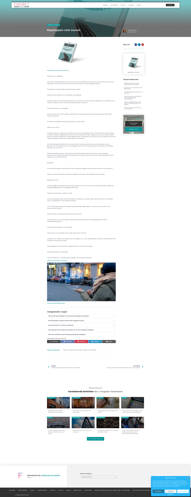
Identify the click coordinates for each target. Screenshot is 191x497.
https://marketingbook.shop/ (56, 303)
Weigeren (170, 491)
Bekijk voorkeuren (183, 491)
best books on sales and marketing (57, 70)
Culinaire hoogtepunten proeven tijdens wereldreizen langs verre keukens (132, 103)
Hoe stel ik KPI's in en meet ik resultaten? (81, 325)
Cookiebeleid (170, 494)
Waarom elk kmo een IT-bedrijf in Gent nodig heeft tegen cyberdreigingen (133, 98)
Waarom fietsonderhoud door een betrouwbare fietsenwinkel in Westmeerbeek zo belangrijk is (131, 432)
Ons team (131, 5)
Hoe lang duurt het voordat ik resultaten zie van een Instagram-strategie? (81, 330)
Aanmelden (12, 490)
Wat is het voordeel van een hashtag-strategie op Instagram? (81, 334)
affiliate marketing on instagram (57, 260)
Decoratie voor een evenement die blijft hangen (133, 88)
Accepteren (158, 491)
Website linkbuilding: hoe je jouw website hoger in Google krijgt (112, 490)
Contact (139, 5)
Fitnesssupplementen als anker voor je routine (133, 92)
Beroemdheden (22, 490)
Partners (105, 5)
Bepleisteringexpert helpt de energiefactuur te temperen (131, 84)
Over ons (123, 5)
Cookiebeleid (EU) (42, 490)
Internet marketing (53, 25)
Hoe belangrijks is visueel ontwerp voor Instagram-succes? (81, 320)
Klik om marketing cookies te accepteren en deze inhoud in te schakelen (81, 281)
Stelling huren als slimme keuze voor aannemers (132, 108)
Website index (78, 490)
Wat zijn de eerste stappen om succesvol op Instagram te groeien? (81, 316)
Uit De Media (114, 5)
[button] (188, 478)
